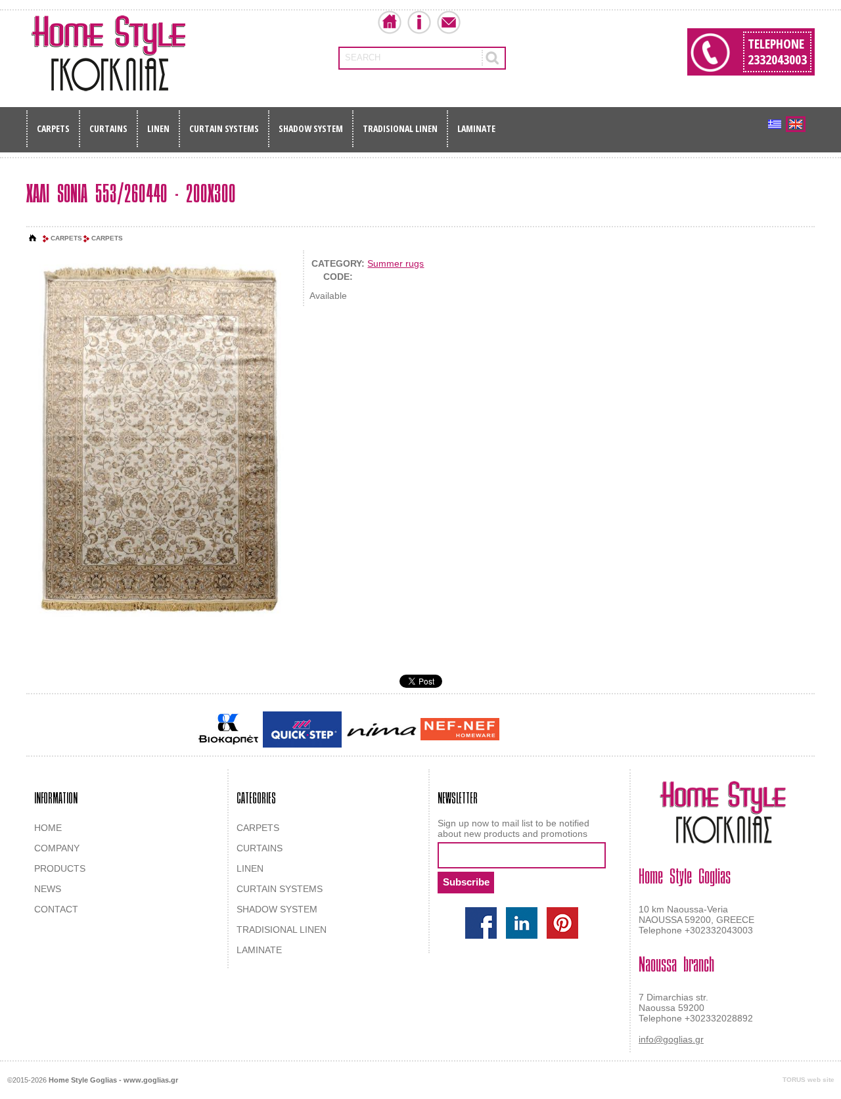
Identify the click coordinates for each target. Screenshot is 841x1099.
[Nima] (381, 729)
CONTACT (56, 909)
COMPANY (57, 848)
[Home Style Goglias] (108, 53)
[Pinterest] (562, 923)
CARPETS (53, 128)
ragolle (633, 730)
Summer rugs (395, 263)
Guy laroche (524, 730)
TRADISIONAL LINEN (400, 128)
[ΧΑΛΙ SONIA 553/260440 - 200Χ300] (159, 438)
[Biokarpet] (228, 729)
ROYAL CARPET (584, 730)
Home (389, 22)
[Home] (32, 238)
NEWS (47, 889)
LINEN (158, 128)
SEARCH (362, 57)
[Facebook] (481, 923)
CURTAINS (108, 128)
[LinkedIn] (521, 923)
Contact (449, 22)
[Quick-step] (302, 729)
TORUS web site (808, 1079)
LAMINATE (476, 128)
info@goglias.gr (671, 1039)
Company (419, 22)
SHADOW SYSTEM (311, 128)
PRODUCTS (59, 868)
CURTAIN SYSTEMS (224, 128)
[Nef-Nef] (459, 729)
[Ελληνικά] (775, 124)
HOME (48, 827)
